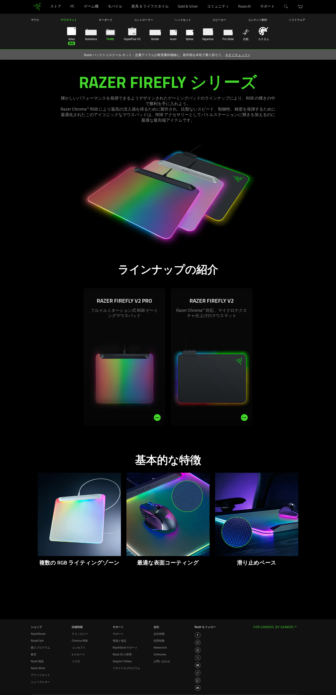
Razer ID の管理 (122, 654)
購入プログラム (40, 647)
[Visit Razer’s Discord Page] (198, 688)
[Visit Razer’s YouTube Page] (198, 665)
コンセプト (78, 647)
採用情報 (159, 640)
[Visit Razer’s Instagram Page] (198, 642)
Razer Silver (38, 668)
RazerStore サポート (125, 647)
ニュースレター (40, 682)
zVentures (160, 654)
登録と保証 (119, 640)
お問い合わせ (162, 661)
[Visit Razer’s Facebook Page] (198, 635)
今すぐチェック (237, 55)
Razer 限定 (37, 661)
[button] (300, 6)
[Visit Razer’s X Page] (198, 657)
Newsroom (160, 647)
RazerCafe (37, 640)
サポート (118, 633)
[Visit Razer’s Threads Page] (198, 650)
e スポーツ (78, 654)
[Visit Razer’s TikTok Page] (198, 673)
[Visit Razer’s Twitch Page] (198, 680)
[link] (37, 6)
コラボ (76, 661)
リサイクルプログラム (126, 668)
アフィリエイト (40, 675)
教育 (33, 654)
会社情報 (159, 633)
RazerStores (38, 633)
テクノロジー (80, 633)
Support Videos (122, 661)
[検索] (286, 6)
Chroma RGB (80, 640)
